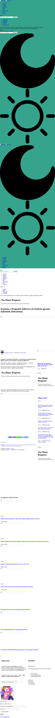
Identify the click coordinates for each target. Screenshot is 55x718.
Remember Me (4, 711)
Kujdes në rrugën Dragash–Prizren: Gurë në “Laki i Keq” (45, 421)
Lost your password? (4, 716)
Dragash (8, 448)
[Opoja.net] (5, 0)
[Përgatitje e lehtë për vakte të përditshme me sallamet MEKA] (12, 592)
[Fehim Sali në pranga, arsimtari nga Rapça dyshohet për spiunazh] (12, 568)
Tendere (12, 448)
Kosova (49, 418)
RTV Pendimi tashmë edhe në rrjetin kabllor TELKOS (14, 629)
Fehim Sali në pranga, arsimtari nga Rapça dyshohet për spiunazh (45, 428)
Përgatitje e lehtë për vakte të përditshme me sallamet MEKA (15, 609)
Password (2, 709)
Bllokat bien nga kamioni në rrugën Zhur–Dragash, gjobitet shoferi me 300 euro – (45, 365)
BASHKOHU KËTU (16, 446)
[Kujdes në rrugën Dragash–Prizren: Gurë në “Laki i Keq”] (12, 546)
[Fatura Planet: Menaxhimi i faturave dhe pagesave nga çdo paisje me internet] (12, 632)
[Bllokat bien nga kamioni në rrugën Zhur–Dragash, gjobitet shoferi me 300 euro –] (45, 351)
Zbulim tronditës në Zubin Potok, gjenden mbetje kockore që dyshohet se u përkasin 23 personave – (45, 414)
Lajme (21, 352)
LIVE (39, 401)
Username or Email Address (6, 706)
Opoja (24, 352)
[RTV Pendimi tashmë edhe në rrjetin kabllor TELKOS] (12, 612)
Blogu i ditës (42, 398)
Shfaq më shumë (9, 31)
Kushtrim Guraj (7, 352)
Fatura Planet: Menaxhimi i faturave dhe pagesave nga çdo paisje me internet (19, 649)
